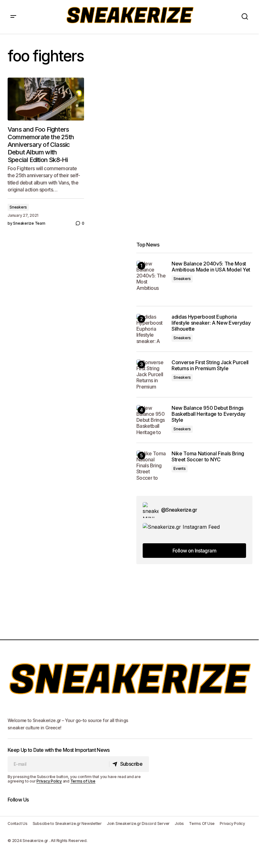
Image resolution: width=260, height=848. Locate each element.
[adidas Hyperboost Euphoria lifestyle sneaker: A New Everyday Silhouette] (151, 329)
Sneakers (18, 207)
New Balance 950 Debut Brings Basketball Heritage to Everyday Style (208, 414)
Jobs (179, 823)
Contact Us (18, 823)
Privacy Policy (49, 781)
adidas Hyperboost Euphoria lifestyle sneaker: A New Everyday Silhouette (211, 323)
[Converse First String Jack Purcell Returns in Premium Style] (151, 374)
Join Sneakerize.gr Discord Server (138, 823)
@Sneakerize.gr (179, 510)
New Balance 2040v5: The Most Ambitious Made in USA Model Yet (211, 267)
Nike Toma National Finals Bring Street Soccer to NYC (208, 457)
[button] (13, 17)
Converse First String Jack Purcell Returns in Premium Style (210, 365)
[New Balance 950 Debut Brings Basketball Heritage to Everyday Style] (151, 420)
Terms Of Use (202, 823)
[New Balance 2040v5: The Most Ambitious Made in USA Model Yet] (151, 276)
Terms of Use (82, 781)
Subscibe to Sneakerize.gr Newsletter (67, 823)
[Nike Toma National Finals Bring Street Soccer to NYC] (151, 466)
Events (179, 468)
